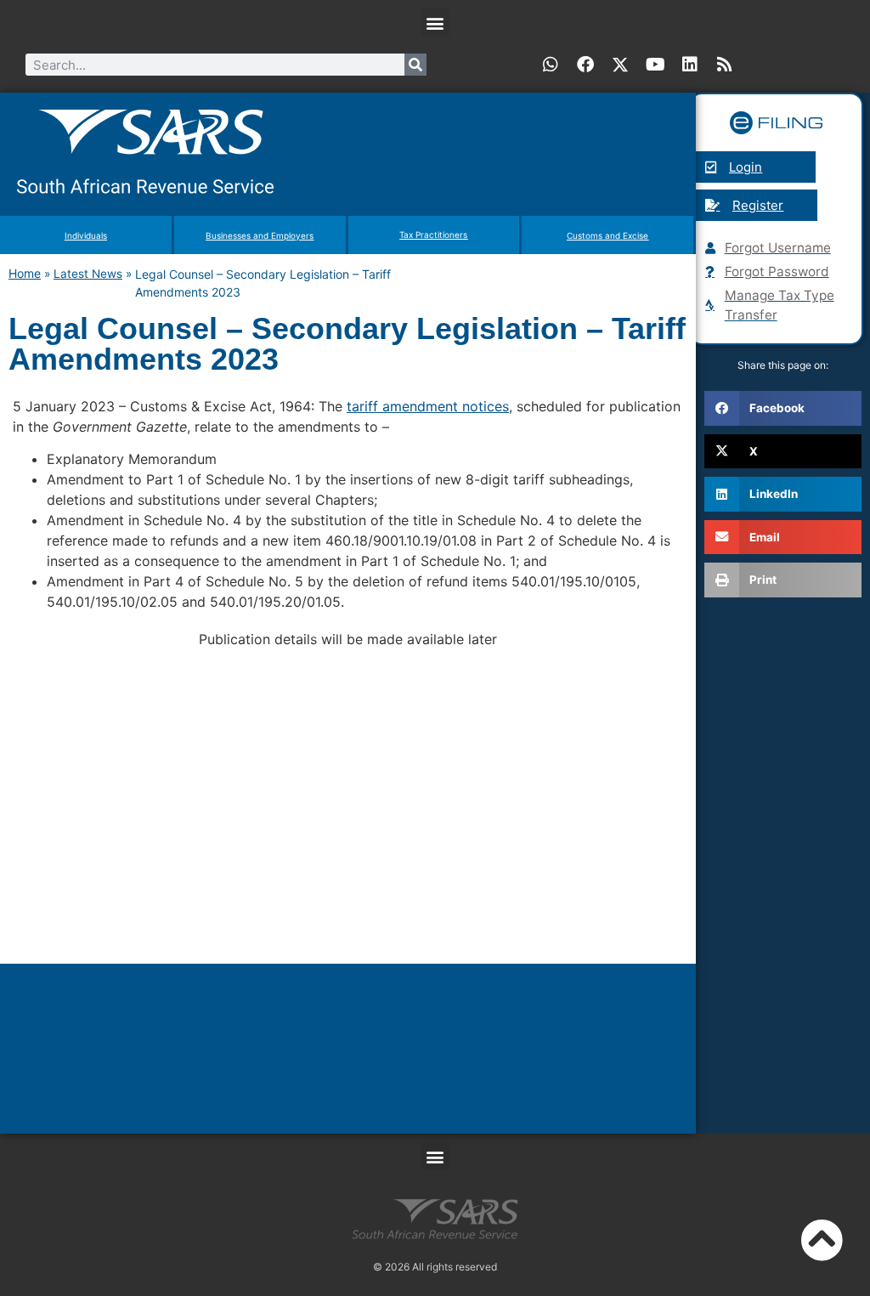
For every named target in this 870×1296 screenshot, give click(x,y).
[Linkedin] (690, 65)
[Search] (415, 65)
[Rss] (725, 65)
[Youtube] (655, 65)
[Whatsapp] (551, 65)
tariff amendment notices (428, 406)
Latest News (88, 273)
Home (24, 273)
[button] (435, 22)
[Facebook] (585, 65)
